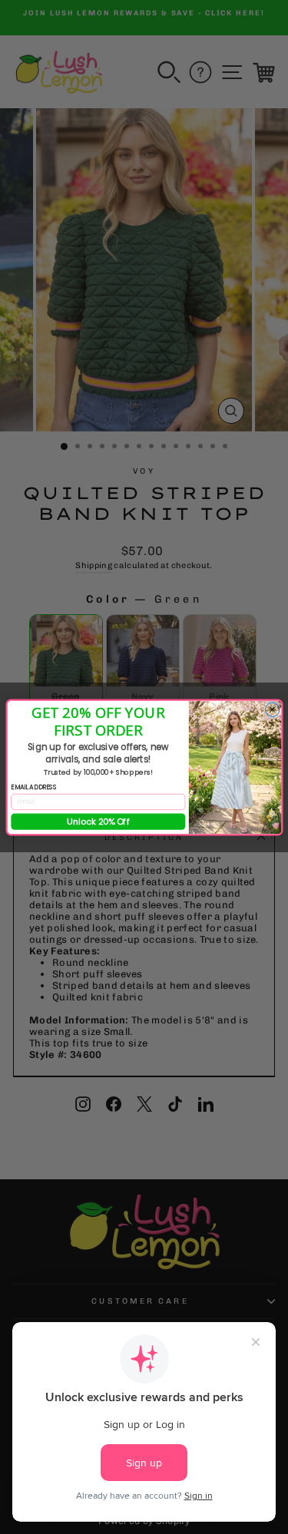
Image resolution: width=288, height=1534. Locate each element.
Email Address (34, 787)
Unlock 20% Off (97, 821)
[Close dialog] (272, 710)
